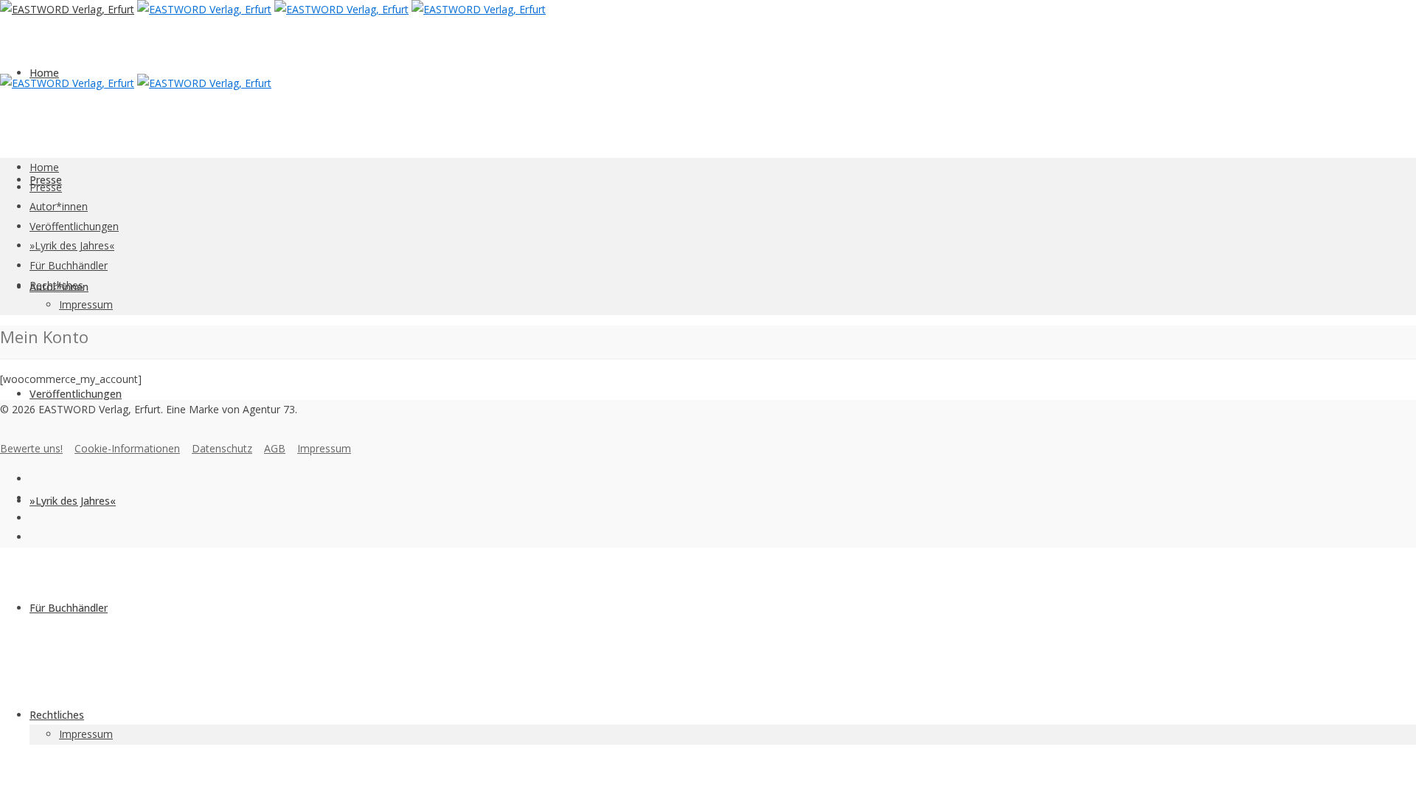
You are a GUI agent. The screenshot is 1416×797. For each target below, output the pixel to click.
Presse (46, 187)
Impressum (86, 734)
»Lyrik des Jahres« (73, 501)
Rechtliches (57, 715)
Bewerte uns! (31, 448)
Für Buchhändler (69, 608)
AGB (274, 448)
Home (44, 73)
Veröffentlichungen (76, 394)
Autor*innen (59, 206)
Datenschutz (222, 448)
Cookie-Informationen (127, 448)
